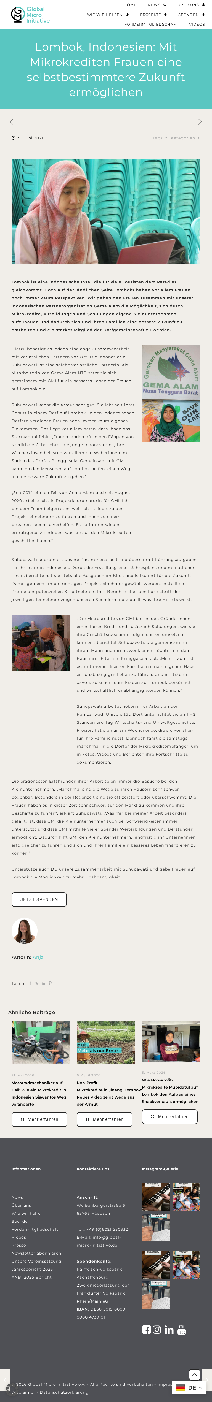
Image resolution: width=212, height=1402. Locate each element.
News (17, 1197)
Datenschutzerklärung (64, 1392)
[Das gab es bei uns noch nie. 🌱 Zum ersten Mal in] (156, 1227)
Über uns (21, 1205)
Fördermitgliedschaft (35, 1229)
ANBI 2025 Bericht (32, 1277)
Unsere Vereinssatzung (37, 1261)
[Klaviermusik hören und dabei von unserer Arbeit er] (156, 1197)
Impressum (169, 1384)
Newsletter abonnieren (36, 1253)
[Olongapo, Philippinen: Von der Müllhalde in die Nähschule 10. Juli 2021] (207, 1380)
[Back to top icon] (194, 1375)
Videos (19, 1237)
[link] (30, 15)
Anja (38, 957)
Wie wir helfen (27, 1213)
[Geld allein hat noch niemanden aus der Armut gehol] (186, 1197)
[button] (12, 1390)
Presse (19, 1245)
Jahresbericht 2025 (32, 1269)
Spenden (21, 1221)
